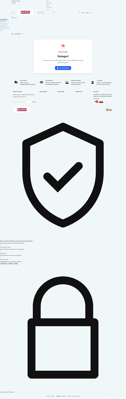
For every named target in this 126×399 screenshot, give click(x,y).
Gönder (34, 101)
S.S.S (47, 9)
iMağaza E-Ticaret (61, 396)
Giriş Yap (85, 12)
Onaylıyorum (4, 263)
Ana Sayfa (17, 33)
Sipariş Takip (49, 3)
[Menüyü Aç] (13, 13)
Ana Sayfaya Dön (64, 68)
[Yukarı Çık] (1, 20)
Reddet (10, 263)
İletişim (47, 5)
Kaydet (15, 263)
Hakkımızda (49, 7)
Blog (47, 1)
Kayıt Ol (90, 12)
